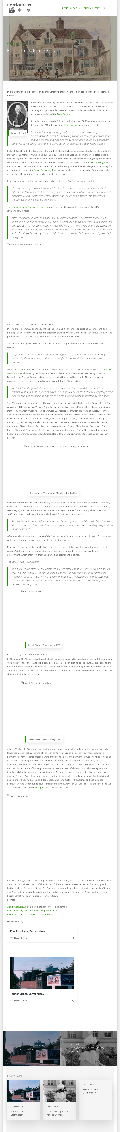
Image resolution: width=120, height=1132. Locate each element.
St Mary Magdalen (100, 162)
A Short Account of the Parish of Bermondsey (30, 914)
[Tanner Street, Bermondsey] (31, 1048)
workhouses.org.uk (16, 906)
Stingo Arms (42, 787)
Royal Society (63, 114)
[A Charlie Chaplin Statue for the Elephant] (89, 1048)
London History (15, 43)
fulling (16, 670)
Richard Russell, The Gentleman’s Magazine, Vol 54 (32, 910)
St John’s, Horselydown (45, 170)
